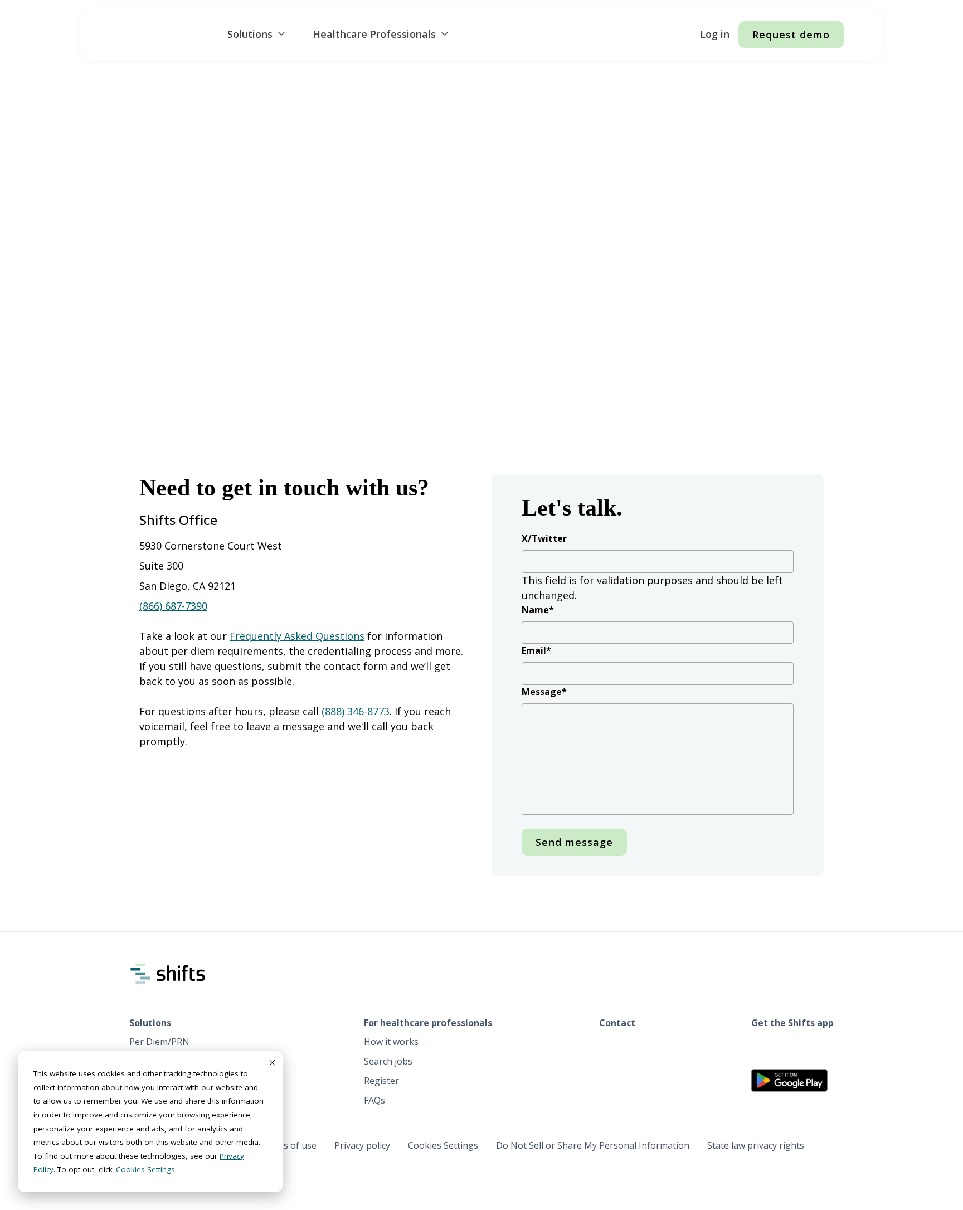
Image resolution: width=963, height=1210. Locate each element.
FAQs (374, 1100)
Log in (714, 34)
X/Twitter (544, 538)
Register (381, 1081)
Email (536, 650)
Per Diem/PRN (159, 1042)
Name (538, 610)
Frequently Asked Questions (297, 636)
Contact (617, 1023)
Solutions (250, 34)
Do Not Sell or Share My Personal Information (592, 1145)
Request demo (791, 34)
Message (544, 692)
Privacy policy (362, 1145)
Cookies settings (145, 1169)
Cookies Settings (443, 1145)
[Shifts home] (157, 34)
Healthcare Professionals (374, 34)
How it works (391, 1042)
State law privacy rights (755, 1145)
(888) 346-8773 (356, 711)
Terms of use (289, 1145)
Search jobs (388, 1061)
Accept (271, 1062)
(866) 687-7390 (173, 606)
